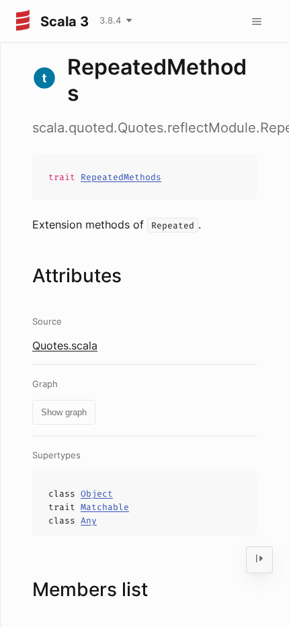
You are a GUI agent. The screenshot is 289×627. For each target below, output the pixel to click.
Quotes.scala (64, 345)
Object (97, 493)
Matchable (105, 507)
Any (89, 520)
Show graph (64, 412)
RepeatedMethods (121, 177)
